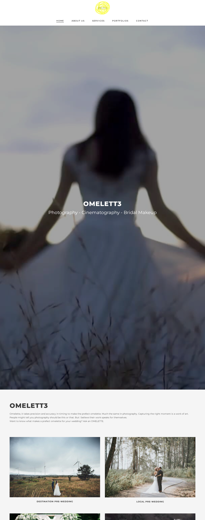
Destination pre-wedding (55, 501)
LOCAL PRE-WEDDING (150, 501)
